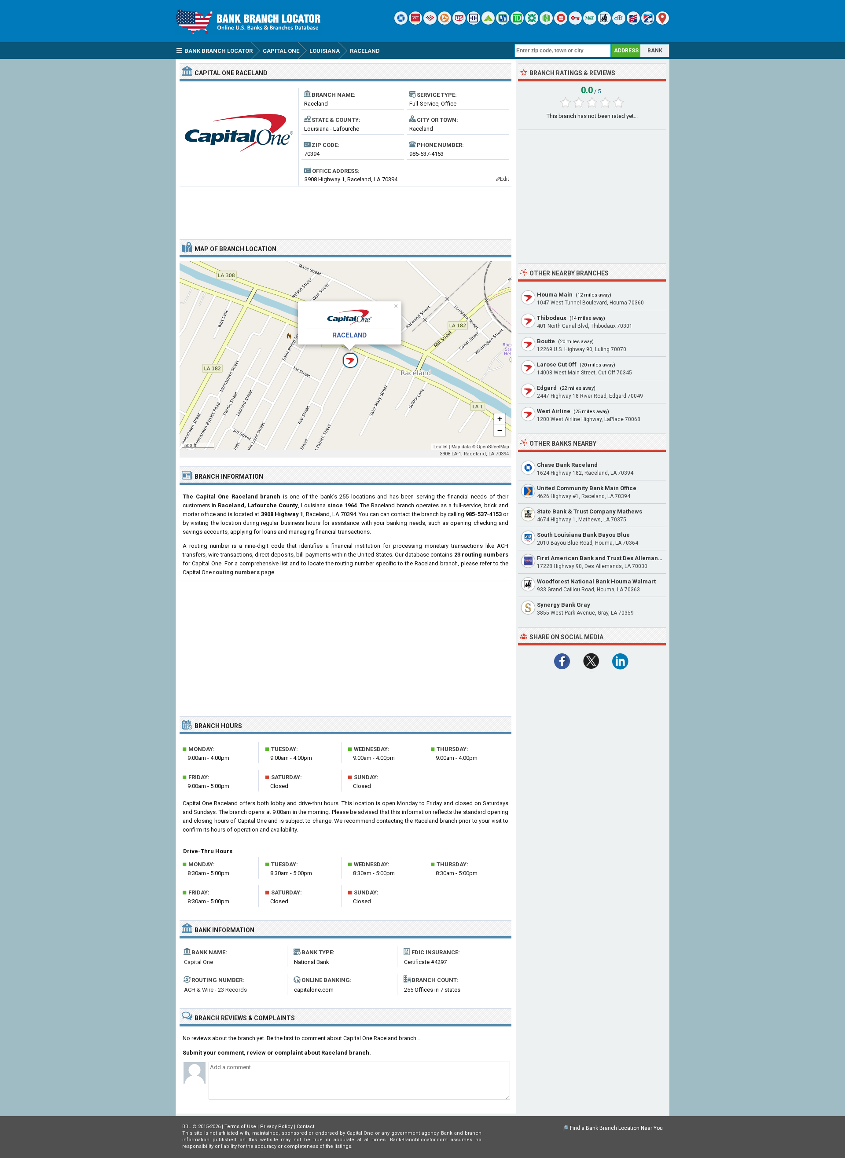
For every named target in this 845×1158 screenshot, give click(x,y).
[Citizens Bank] (531, 22)
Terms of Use (240, 1126)
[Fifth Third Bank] (502, 22)
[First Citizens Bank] (633, 22)
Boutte (546, 341)
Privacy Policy (276, 1126)
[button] (345, 355)
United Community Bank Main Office (586, 488)
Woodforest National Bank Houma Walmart (596, 581)
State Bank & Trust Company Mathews (589, 511)
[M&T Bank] (589, 22)
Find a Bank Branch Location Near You (616, 1128)
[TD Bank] (517, 22)
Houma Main (555, 294)
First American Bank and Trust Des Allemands (601, 558)
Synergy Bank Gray (563, 604)
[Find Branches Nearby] (662, 22)
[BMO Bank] (560, 22)
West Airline (553, 411)
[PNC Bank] (444, 22)
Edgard (547, 388)
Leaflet (441, 446)
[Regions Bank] (488, 22)
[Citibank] (618, 22)
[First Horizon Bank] (647, 22)
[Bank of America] (430, 22)
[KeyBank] (575, 22)
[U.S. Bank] (459, 22)
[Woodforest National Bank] (604, 22)
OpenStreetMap (493, 446)
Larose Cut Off (557, 364)
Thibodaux (551, 318)
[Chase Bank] (401, 22)
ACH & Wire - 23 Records (215, 989)
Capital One (198, 962)
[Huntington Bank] (546, 22)
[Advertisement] (345, 209)
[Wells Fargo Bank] (415, 22)
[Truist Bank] (473, 22)
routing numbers (236, 572)
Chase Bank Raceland (567, 465)
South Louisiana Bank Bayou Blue (583, 534)
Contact (305, 1126)
